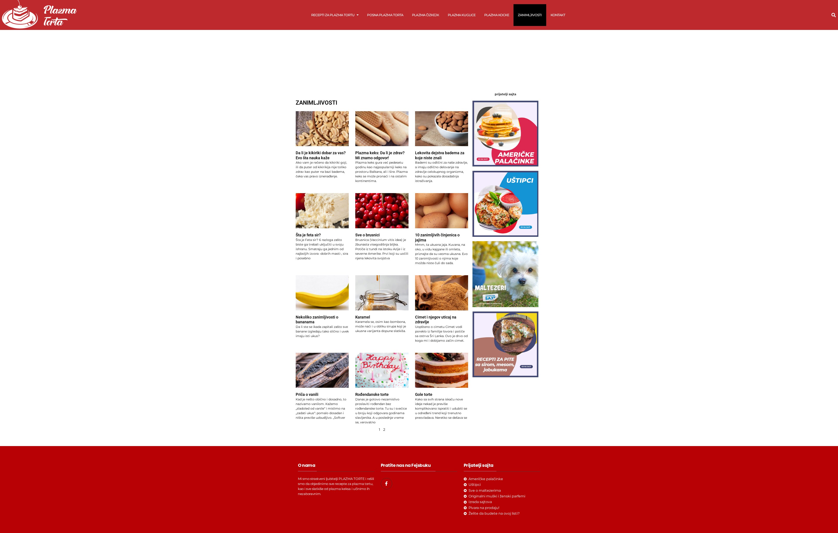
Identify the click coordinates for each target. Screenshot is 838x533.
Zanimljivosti (530, 15)
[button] (833, 15)
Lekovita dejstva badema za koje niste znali (439, 155)
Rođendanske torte (372, 394)
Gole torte (423, 394)
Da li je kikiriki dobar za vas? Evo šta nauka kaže (321, 155)
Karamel (362, 317)
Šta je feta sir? (308, 235)
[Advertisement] (382, 61)
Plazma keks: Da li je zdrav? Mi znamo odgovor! (380, 155)
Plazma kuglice (462, 15)
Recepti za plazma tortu (332, 15)
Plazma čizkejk (425, 15)
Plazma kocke (496, 15)
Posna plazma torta (385, 15)
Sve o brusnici (367, 235)
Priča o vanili (307, 394)
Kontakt (558, 15)
